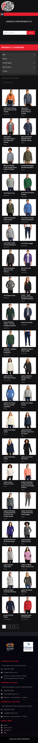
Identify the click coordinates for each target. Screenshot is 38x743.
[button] (2, 14)
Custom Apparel (19, 63)
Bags (19, 55)
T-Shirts (5, 71)
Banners (5, 58)
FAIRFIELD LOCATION (9, 683)
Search (31, 33)
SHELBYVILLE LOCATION (10, 702)
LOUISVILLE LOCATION (10, 661)
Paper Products (19, 67)
